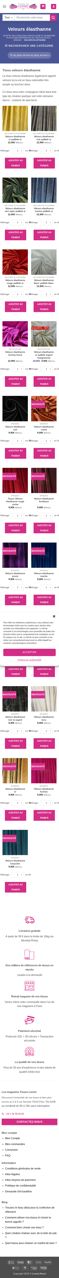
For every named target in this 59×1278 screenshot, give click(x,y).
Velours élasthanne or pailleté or (15, 138)
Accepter (29, 652)
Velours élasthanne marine (44, 575)
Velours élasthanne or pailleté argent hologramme (44, 355)
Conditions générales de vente (23, 1168)
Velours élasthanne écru (44, 718)
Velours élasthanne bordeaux (44, 500)
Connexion (11, 1149)
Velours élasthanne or (15, 790)
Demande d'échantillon (18, 1191)
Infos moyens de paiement (20, 1180)
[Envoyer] (53, 17)
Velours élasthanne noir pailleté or (44, 138)
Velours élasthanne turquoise (15, 862)
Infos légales (12, 1174)
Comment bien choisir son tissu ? (24, 1227)
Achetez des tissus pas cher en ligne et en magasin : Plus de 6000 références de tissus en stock (29, 37)
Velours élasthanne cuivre (44, 428)
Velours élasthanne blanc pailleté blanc (44, 281)
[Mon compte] (53, 6)
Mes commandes (15, 1144)
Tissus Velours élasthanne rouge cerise (15, 501)
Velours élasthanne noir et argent (15, 718)
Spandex (17, 40)
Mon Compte (12, 1138)
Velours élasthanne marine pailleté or (44, 210)
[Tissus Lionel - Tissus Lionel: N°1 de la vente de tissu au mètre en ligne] (23, 6)
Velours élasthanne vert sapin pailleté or (15, 210)
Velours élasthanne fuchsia (44, 790)
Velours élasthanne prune (15, 575)
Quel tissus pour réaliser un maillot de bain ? (31, 1243)
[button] (54, 616)
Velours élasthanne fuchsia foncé (15, 353)
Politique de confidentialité (29, 660)
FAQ (7, 1155)
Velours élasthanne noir (15, 428)
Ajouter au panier (16, 163)
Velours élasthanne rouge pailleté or (15, 281)
